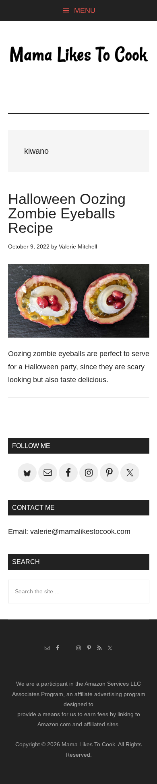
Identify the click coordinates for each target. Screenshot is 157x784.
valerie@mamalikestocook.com (80, 531)
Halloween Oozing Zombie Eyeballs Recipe (67, 213)
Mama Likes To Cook (78, 55)
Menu (84, 10)
